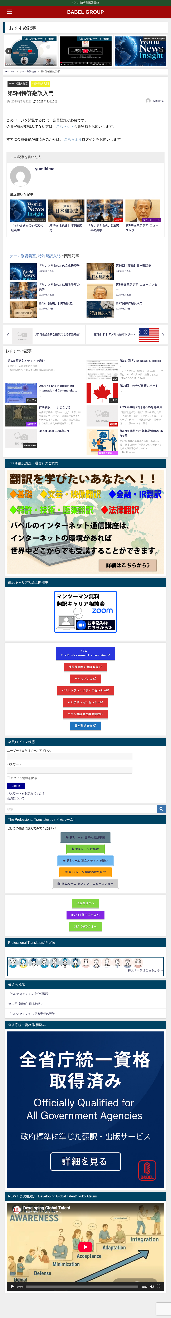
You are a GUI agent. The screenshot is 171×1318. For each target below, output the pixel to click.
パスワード (14, 764)
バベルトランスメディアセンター (84, 690)
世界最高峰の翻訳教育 (84, 667)
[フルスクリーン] (158, 1286)
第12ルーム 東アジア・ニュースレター (86, 883)
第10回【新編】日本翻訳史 (26, 1003)
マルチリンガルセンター (84, 702)
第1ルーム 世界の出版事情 (87, 837)
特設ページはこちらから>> (145, 970)
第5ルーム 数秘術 (87, 849)
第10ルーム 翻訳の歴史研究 (87, 872)
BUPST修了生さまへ (85, 914)
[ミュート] (152, 1286)
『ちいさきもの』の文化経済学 (31, 993)
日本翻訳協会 (84, 725)
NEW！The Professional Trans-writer (84, 653)
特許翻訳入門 (41, 83)
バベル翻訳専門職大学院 (84, 714)
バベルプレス (84, 678)
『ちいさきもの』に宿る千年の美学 (31, 1013)
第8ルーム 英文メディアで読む (87, 860)
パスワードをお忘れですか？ (26, 793)
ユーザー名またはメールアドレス (29, 750)
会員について (16, 798)
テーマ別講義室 (18, 83)
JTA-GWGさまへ (85, 926)
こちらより (73, 139)
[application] (85, 1247)
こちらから (65, 126)
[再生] (12, 1286)
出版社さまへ (85, 903)
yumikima (158, 101)
